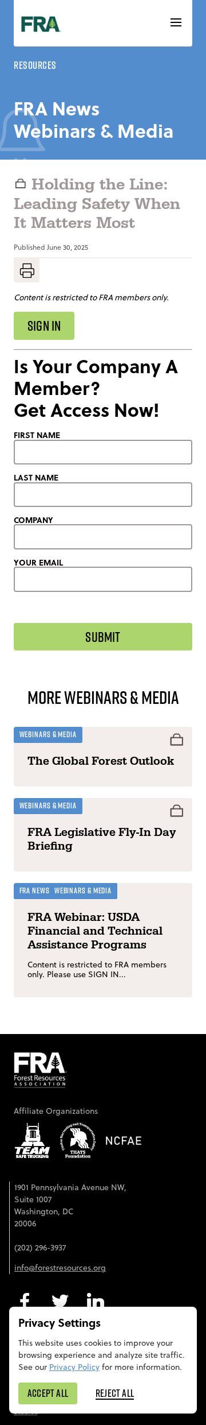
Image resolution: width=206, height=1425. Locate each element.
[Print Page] (26, 270)
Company (33, 520)
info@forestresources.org (60, 1267)
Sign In (44, 325)
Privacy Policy (74, 1367)
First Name (37, 435)
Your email (38, 562)
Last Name (36, 478)
